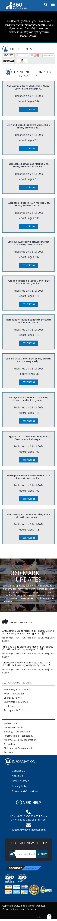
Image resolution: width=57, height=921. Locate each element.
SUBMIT (42, 854)
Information (23, 761)
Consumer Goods (12, 727)
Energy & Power (12, 697)
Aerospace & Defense (15, 710)
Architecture (9, 723)
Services (7, 752)
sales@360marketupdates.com (29, 829)
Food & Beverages (13, 693)
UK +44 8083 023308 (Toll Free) (28, 819)
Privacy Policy (20, 786)
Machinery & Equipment (16, 689)
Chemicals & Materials (15, 701)
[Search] (45, 4)
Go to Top (41, 916)
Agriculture (9, 743)
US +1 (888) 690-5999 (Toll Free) (28, 816)
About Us (17, 776)
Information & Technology (17, 735)
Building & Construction (16, 731)
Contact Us (18, 770)
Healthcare (9, 705)
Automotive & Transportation (19, 739)
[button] (53, 4)
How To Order (20, 781)
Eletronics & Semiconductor (18, 748)
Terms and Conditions (25, 791)
